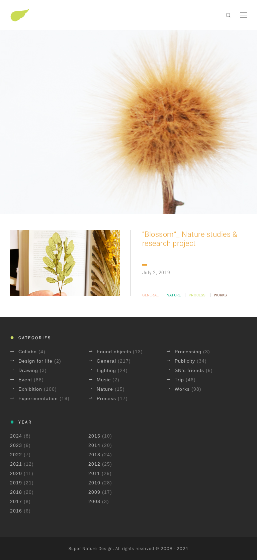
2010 (94, 482)
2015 (94, 436)
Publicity (186, 361)
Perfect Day (128, 29)
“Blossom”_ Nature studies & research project (190, 239)
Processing (189, 351)
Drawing (29, 370)
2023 (16, 445)
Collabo (28, 351)
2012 (94, 464)
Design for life (36, 361)
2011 (94, 473)
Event (26, 379)
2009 (94, 492)
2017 (16, 501)
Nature (174, 295)
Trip (180, 379)
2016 (16, 511)
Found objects (115, 351)
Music (104, 379)
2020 (16, 473)
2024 (16, 436)
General (150, 295)
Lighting (107, 370)
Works (220, 295)
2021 (16, 464)
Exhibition (31, 389)
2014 (94, 445)
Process (197, 295)
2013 (94, 454)
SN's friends (190, 370)
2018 (16, 492)
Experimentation (39, 398)
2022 (16, 454)
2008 (94, 501)
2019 (16, 482)
